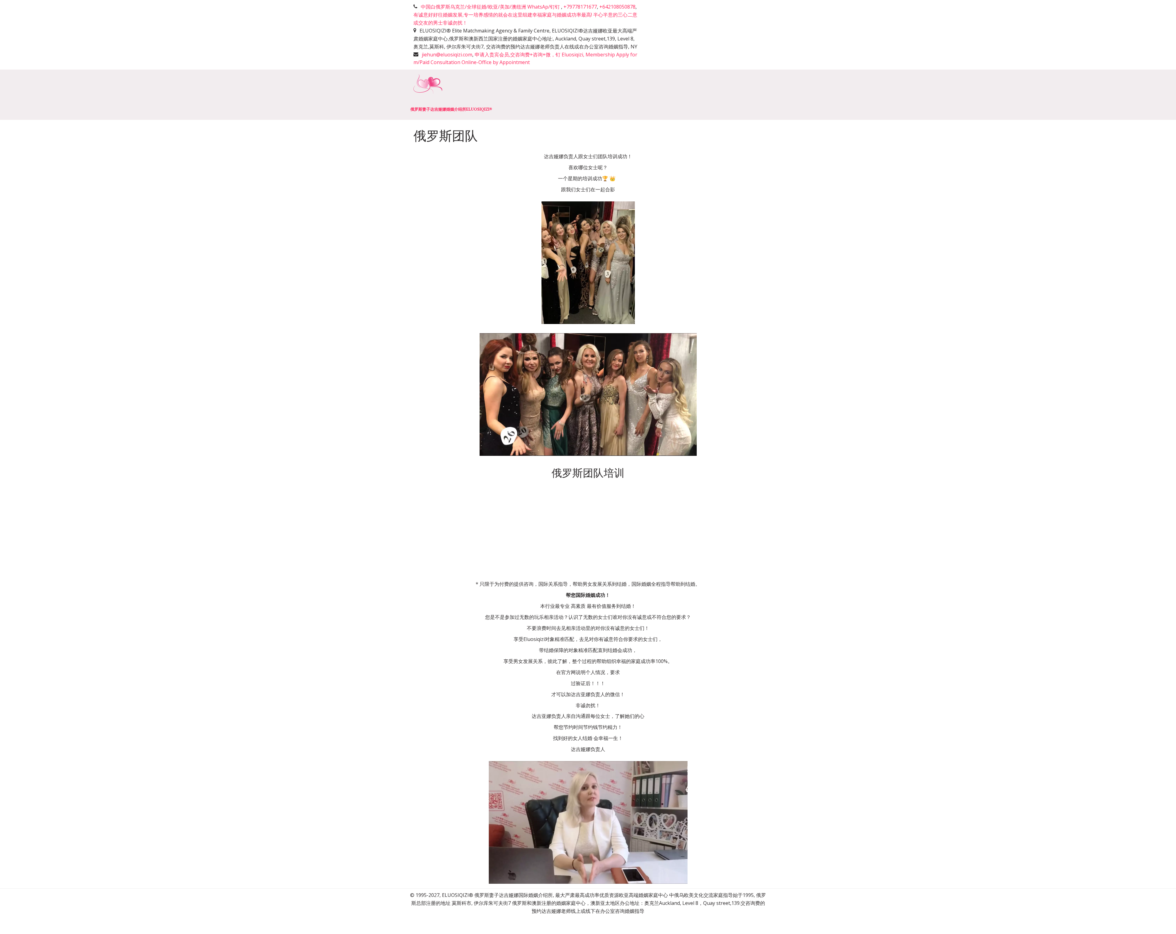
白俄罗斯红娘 (199, 94)
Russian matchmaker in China (263, 94)
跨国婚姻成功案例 (712, 94)
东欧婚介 (600, 94)
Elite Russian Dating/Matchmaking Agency (66, 94)
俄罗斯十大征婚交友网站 (548, 94)
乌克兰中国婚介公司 (335, 94)
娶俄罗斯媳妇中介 (149, 94)
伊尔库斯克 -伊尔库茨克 (651, 94)
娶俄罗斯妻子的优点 (484, 94)
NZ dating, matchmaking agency (409, 94)
